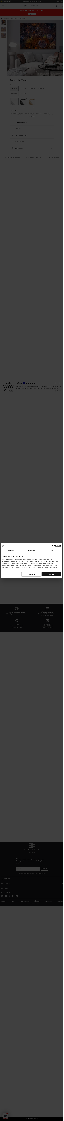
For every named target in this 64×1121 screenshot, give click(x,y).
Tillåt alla (51, 574)
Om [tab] (52, 550)
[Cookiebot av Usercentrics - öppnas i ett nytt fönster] (53, 545)
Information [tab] (31, 550)
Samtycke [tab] (11, 550)
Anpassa (30, 574)
